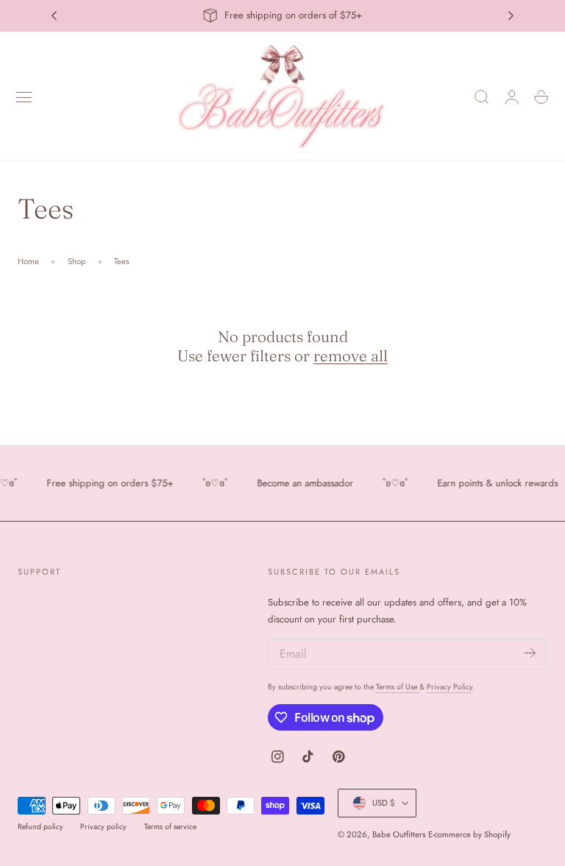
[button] (24, 97)
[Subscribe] (530, 653)
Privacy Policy (449, 686)
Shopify (497, 834)
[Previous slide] (53, 15)
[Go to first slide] (511, 15)
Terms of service (170, 826)
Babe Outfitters (399, 834)
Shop (77, 261)
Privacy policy (103, 826)
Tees (121, 261)
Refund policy (40, 826)
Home (28, 261)
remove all (350, 355)
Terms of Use (397, 686)
